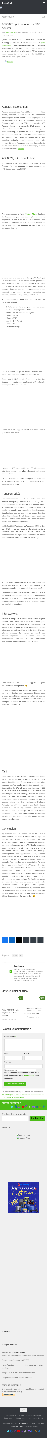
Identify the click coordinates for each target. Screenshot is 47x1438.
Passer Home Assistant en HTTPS (15, 1360)
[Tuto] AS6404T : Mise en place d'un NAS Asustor (10, 1012)
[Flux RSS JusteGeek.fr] (40, 1106)
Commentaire (10, 1037)
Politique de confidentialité (19, 1426)
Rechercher (37, 1118)
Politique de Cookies (27, 1423)
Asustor (21, 149)
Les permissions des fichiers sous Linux (17, 1377)
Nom (6, 1053)
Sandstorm (10, 32)
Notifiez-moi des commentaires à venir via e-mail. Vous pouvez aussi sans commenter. (21, 1075)
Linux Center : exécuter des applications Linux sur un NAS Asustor (33, 1010)
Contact (40, 1423)
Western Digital (31, 214)
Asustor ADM (8, 17)
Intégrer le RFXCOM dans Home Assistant (18, 1373)
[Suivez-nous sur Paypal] (44, 1106)
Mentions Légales (10, 1423)
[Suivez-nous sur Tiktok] (30, 1106)
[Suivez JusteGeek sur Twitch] (26, 1106)
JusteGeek (7, 3)
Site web (7, 1062)
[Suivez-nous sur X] (12, 1106)
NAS (21, 955)
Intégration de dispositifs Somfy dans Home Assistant (23, 1355)
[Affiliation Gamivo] (23, 1305)
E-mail (27, 1053)
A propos (34, 1426)
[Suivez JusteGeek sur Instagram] (19, 1106)
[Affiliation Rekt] (23, 1324)
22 (43, 998)
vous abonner (29, 1075)
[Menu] (44, 3)
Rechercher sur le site (14, 1114)
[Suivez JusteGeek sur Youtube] (23, 1106)
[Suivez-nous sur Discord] (33, 1106)
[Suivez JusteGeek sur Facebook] (16, 1106)
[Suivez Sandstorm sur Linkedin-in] (37, 1106)
